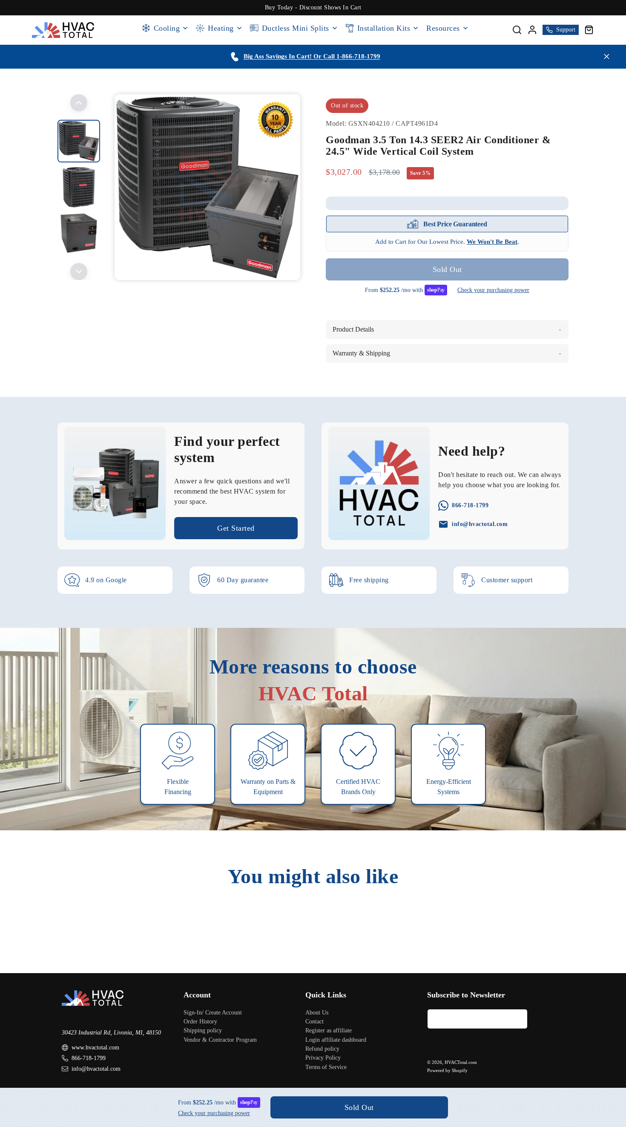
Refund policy (322, 1049)
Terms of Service (326, 1067)
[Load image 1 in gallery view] (78, 141)
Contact (314, 1021)
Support (565, 29)
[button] (589, 30)
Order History (200, 1021)
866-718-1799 (89, 1058)
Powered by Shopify (447, 1070)
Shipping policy (203, 1030)
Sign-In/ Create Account (213, 1012)
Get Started (236, 528)
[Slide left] (78, 102)
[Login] (532, 30)
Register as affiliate (328, 1030)
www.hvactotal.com (95, 1047)
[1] (78, 187)
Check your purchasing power (493, 290)
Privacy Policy (323, 1058)
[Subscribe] (517, 1019)
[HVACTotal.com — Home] (63, 30)
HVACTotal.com (461, 1062)
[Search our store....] (517, 30)
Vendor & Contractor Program (220, 1040)
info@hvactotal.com (96, 1069)
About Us (316, 1012)
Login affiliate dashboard (335, 1040)
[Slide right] (78, 271)
